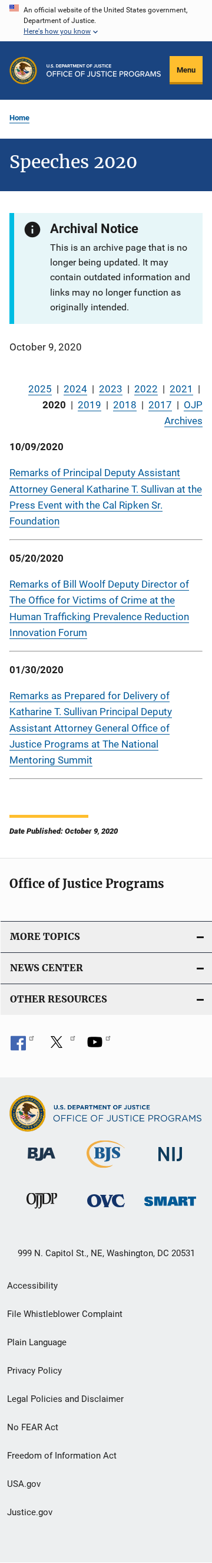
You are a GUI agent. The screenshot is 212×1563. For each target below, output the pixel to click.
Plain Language (37, 1342)
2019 (89, 405)
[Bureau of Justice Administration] (41, 1163)
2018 (125, 405)
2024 (75, 389)
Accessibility (32, 1285)
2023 (110, 389)
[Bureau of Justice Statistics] (106, 1170)
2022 (146, 389)
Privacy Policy (34, 1370)
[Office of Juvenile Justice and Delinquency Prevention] (41, 1211)
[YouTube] (99, 1046)
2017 (160, 405)
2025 (40, 389)
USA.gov (24, 1484)
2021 (181, 389)
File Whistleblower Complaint (64, 1314)
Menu (186, 69)
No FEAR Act (32, 1427)
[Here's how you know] (106, 20)
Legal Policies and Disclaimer (65, 1399)
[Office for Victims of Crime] (106, 1209)
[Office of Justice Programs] (23, 70)
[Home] (104, 70)
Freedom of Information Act (62, 1455)
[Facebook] (22, 1046)
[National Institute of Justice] (170, 1163)
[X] (61, 1046)
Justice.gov (29, 1512)
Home (19, 117)
